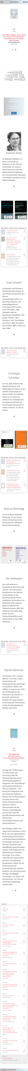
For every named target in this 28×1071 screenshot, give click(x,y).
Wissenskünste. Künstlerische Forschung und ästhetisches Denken (10, 986)
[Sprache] (25, 2)
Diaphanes (14, 2)
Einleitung (5, 909)
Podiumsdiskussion (8, 1058)
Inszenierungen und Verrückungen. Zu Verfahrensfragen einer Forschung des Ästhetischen (10, 1030)
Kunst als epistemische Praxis (10, 917)
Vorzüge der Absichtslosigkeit (10, 933)
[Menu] (1, 2)
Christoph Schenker (18, 36)
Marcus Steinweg (9, 38)
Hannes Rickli (21, 35)
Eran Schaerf (7, 36)
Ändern (14, 113)
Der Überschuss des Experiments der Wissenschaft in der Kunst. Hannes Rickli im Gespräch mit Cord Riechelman (13, 241)
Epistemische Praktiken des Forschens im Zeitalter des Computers (10, 954)
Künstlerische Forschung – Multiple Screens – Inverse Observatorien (10, 1018)
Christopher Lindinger (9, 35)
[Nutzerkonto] (23, 2)
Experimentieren (10, 254)
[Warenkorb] (26, 2)
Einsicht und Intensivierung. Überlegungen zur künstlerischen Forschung (13, 462)
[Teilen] (15, 50)
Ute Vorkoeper (19, 38)
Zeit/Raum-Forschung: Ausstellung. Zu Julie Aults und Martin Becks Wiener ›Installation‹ (11, 1006)
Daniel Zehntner (14, 40)
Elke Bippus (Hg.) (14, 754)
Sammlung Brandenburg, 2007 (11, 1050)
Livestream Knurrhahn (12, 231)
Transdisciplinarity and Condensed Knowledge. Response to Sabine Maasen (13, 485)
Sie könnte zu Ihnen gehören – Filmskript (11, 351)
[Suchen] (2, 2)
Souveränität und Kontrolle (10, 963)
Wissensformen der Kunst (13, 470)
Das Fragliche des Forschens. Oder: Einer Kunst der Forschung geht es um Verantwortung (13, 646)
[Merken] (12, 50)
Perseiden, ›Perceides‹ (8, 995)
